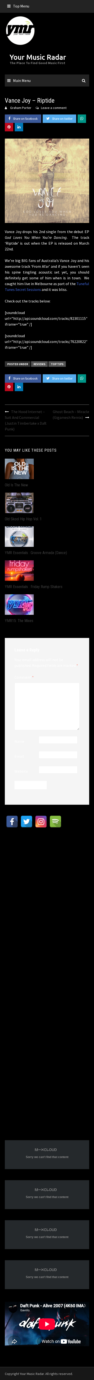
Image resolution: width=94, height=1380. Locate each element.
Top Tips (57, 364)
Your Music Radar (38, 57)
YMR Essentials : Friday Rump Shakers (33, 586)
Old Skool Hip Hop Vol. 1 (23, 519)
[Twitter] (26, 822)
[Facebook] (12, 822)
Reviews (39, 364)
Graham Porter (20, 108)
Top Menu (21, 6)
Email (19, 756)
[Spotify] (55, 822)
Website (21, 771)
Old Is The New (16, 485)
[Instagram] (41, 822)
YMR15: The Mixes (19, 620)
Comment (24, 677)
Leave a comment (54, 108)
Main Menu (22, 80)
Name (19, 741)
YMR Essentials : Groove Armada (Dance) (36, 552)
